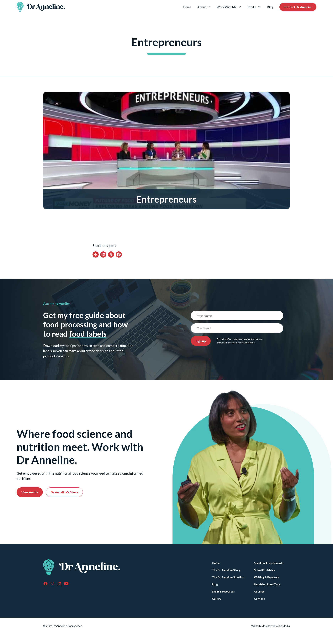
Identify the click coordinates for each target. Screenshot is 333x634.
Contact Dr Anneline (297, 7)
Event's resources (223, 591)
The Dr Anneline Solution (228, 577)
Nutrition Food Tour (267, 584)
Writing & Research (266, 577)
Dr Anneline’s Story (64, 492)
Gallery (216, 598)
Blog (270, 7)
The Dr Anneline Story (226, 570)
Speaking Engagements (268, 563)
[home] (41, 7)
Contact (259, 598)
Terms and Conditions (243, 342)
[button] (204, 7)
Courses (259, 591)
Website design (260, 625)
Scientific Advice (264, 570)
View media (29, 492)
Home (187, 7)
